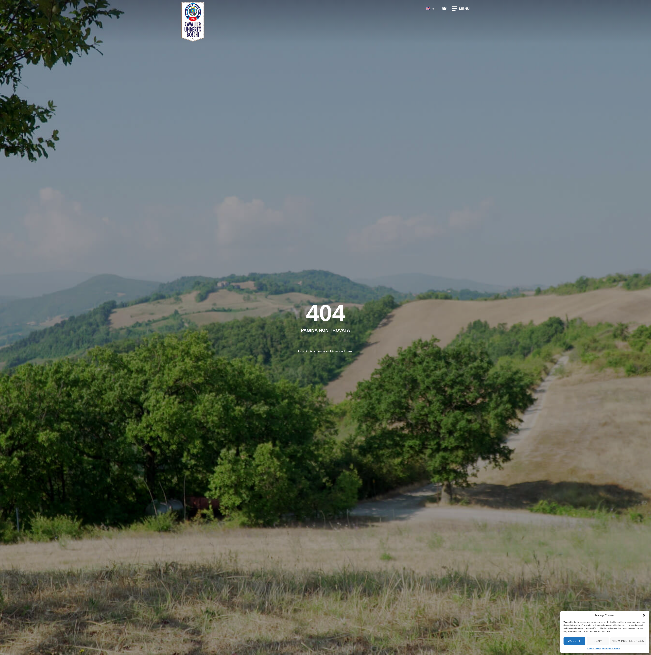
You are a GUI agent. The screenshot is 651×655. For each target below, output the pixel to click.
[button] (644, 615)
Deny (598, 640)
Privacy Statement (611, 649)
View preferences (628, 640)
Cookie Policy (594, 649)
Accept (574, 640)
